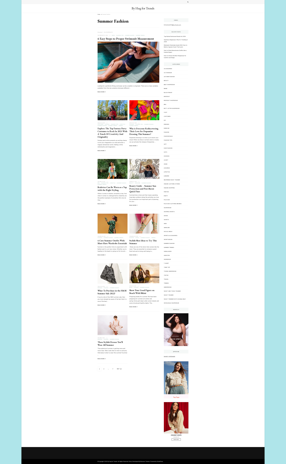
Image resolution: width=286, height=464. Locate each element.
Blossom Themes (145, 461)
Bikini (113, 35)
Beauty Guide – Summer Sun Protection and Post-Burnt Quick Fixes (142, 188)
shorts (166, 219)
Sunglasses (168, 251)
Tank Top (167, 267)
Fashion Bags (168, 136)
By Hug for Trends (143, 8)
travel (166, 279)
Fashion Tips (120, 35)
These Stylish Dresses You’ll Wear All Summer (110, 343)
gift (165, 144)
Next (118, 369)
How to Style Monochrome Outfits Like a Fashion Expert (175, 51)
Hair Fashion (168, 148)
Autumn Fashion (169, 76)
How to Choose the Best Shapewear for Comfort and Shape (175, 56)
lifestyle (122, 124)
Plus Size (167, 199)
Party (166, 196)
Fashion (107, 124)
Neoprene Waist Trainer (172, 180)
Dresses (100, 287)
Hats (165, 152)
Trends (121, 125)
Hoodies (166, 156)
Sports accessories (170, 235)
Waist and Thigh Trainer (172, 291)
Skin (165, 223)
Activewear (168, 72)
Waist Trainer (168, 295)
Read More (101, 92)
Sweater (167, 255)
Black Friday (168, 92)
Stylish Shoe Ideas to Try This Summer (143, 242)
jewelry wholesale (169, 356)
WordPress (160, 461)
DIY (165, 120)
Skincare (137, 183)
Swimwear (167, 259)
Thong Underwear (170, 271)
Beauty (131, 183)
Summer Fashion (129, 35)
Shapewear (167, 207)
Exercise (166, 128)
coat (165, 112)
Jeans (165, 164)
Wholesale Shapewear (171, 303)
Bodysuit (167, 96)
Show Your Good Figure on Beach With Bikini (141, 292)
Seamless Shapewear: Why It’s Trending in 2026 (176, 41)
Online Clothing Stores (172, 184)
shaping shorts (169, 211)
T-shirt (166, 263)
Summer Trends (140, 35)
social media (168, 231)
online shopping (169, 188)
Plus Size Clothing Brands (173, 203)
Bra (99, 183)
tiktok (166, 275)
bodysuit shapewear (171, 100)
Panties (166, 192)
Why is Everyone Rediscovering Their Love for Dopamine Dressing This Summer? (143, 131)
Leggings (167, 168)
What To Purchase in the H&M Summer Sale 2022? (112, 292)
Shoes (137, 237)
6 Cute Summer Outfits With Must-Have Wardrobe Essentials (112, 242)
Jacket (166, 160)
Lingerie (166, 176)
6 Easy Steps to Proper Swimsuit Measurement (126, 39)
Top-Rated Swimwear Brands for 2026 (175, 36)
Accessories (168, 68)
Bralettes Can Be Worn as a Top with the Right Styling (112, 188)
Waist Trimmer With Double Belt (175, 299)
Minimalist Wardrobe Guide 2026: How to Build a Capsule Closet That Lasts (175, 46)
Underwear (167, 287)
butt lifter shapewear (171, 108)
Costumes (100, 124)
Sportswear (168, 239)
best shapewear (169, 84)
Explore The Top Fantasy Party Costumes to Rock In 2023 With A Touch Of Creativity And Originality (112, 132)
